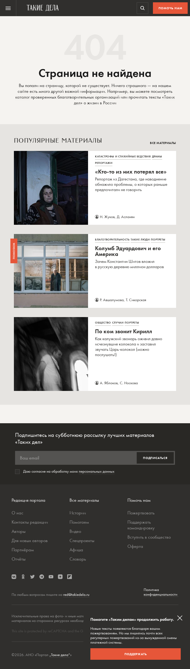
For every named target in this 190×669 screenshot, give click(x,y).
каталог (22, 97)
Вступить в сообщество (149, 537)
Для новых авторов (30, 540)
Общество (103, 322)
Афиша (76, 550)
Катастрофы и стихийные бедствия (123, 156)
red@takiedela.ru (76, 594)
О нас (17, 513)
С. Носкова (129, 382)
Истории (78, 513)
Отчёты (18, 559)
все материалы (163, 143)
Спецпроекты (82, 540)
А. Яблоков (109, 382)
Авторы (18, 531)
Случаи (118, 322)
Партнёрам (23, 550)
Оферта (135, 546)
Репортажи (103, 163)
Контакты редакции (30, 522)
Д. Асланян (126, 216)
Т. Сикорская (136, 299)
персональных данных (96, 471)
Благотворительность (112, 239)
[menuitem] (8, 8)
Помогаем (79, 522)
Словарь (78, 559)
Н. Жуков (107, 216)
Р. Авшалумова (112, 299)
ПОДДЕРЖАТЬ (135, 654)
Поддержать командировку (141, 525)
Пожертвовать (141, 513)
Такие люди (140, 239)
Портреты (158, 239)
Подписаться (155, 458)
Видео (75, 531)
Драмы (157, 156)
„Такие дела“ (59, 654)
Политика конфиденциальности (161, 592)
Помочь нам (170, 8)
